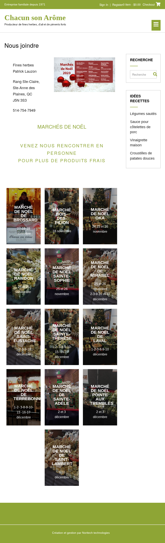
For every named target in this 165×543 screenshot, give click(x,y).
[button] (156, 25)
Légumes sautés (143, 114)
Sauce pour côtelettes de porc (140, 127)
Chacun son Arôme (35, 18)
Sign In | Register (111, 5)
